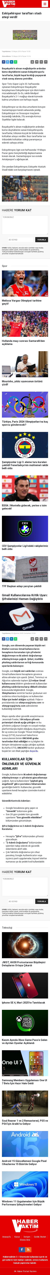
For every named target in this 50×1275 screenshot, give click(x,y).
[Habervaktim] (8, 3)
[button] (36, 62)
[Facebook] (3, 62)
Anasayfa (6, 1237)
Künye (17, 1237)
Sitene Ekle (25, 1240)
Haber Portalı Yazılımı (26, 1271)
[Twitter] (7, 62)
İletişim (27, 1237)
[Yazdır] (32, 62)
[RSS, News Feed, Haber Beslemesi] (28, 1249)
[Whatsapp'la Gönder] (15, 62)
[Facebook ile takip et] (22, 1249)
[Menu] (45, 4)
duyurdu (34, 751)
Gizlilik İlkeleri (40, 1237)
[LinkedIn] (11, 62)
